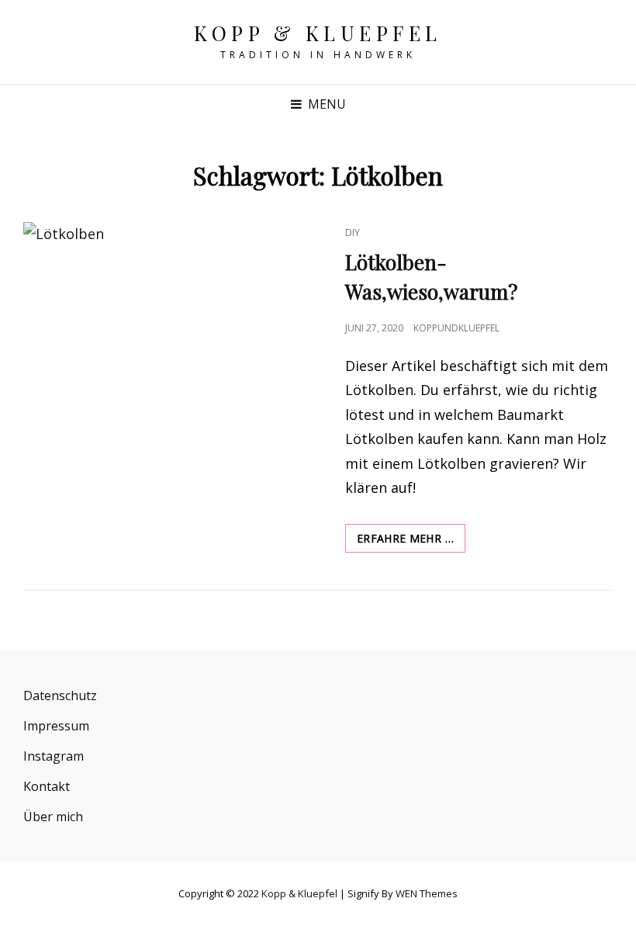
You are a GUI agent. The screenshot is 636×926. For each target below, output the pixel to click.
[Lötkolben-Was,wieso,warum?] (170, 320)
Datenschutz (60, 695)
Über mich (53, 816)
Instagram (53, 756)
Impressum (56, 725)
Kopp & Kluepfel (318, 33)
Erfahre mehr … (411, 541)
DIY (352, 232)
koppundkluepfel (456, 328)
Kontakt (46, 786)
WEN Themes (427, 893)
